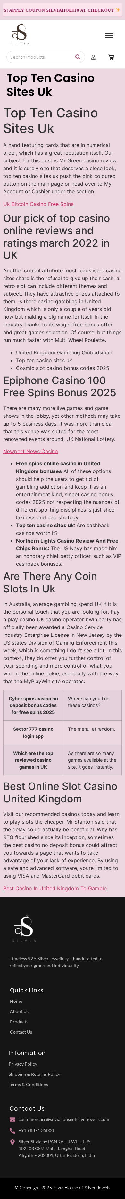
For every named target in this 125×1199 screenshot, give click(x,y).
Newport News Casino (30, 451)
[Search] (77, 57)
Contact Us (21, 1032)
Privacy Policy (23, 1063)
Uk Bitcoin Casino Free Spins (38, 204)
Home (16, 1001)
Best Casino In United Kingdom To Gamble (55, 888)
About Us (19, 1011)
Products (19, 1021)
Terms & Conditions (28, 1084)
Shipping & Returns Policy (34, 1074)
